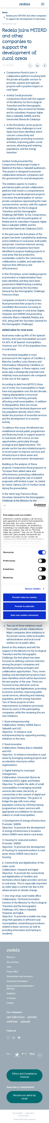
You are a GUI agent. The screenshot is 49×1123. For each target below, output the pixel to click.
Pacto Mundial (24, 1056)
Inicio (5, 12)
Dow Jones (9, 1056)
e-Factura (11, 998)
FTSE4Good (17, 1056)
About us (11, 957)
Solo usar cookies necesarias (24, 615)
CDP (32, 1055)
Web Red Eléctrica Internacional (12, 1021)
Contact (10, 1003)
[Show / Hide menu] (43, 4)
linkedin (13, 1037)
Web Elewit (25, 1021)
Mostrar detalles (33, 589)
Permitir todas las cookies (24, 597)
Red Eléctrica (15, 1017)
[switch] (42, 561)
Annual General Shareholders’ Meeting (20, 987)
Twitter (8, 1037)
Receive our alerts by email (24, 1097)
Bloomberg (39, 1056)
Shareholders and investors (20, 976)
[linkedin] (37, 66)
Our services (13, 962)
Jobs (9, 967)
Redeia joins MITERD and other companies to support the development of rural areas (26, 17)
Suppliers (11, 993)
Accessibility (18, 1113)
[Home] (24, 4)
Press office (12, 971)
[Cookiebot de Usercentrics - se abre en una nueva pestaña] (34, 505)
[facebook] (45, 66)
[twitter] (30, 66)
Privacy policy (23, 1116)
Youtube (19, 1037)
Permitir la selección (24, 606)
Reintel (32, 1017)
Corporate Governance (17, 981)
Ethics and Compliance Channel (24, 1075)
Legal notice (29, 1113)
